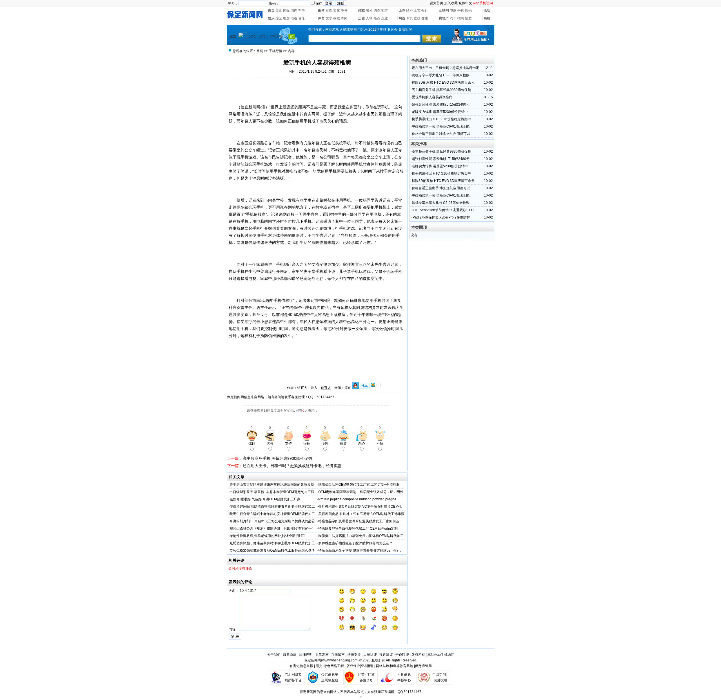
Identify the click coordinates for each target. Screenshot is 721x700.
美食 (278, 10)
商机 (487, 18)
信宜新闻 (248, 107)
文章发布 (322, 655)
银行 (424, 10)
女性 (329, 10)
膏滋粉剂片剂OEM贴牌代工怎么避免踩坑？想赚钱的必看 (272, 521)
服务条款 (290, 655)
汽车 (453, 18)
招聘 (460, 18)
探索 (336, 18)
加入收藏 (451, 3)
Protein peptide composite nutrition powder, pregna (357, 499)
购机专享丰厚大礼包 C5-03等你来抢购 (440, 75)
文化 (336, 10)
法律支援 (354, 655)
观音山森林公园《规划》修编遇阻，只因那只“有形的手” (271, 528)
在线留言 (338, 655)
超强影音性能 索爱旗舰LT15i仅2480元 (440, 104)
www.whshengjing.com (339, 660)
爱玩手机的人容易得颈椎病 (432, 97)
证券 (402, 10)
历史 (361, 18)
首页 (271, 10)
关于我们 (274, 655)
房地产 (444, 18)
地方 (384, 10)
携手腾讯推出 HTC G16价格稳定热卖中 (441, 119)
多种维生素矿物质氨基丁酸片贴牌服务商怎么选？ (355, 543)
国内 (294, 10)
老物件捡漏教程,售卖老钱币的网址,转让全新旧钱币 (268, 536)
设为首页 (436, 3)
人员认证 (370, 655)
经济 (409, 10)
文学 (329, 18)
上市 (417, 10)
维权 (361, 10)
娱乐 (271, 18)
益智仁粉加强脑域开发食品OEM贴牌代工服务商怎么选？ (272, 550)
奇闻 (344, 18)
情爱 (468, 18)
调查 (376, 10)
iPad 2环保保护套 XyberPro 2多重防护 (441, 217)
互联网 (444, 10)
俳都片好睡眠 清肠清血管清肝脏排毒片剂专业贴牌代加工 (272, 507)
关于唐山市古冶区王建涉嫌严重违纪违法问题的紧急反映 (272, 485)
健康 (424, 18)
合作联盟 (402, 655)
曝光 (369, 10)
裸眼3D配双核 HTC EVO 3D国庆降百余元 (443, 82)
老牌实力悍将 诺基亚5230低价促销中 (440, 112)
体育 (321, 18)
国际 (286, 10)
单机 (409, 18)
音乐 (301, 18)
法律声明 (306, 655)
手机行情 (275, 51)
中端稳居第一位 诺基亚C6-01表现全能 (440, 126)
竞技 (417, 18)
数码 (468, 10)
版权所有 (418, 655)
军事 (301, 10)
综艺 (278, 18)
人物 (369, 18)
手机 (460, 10)
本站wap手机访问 (441, 655)
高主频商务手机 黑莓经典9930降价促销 (277, 458)
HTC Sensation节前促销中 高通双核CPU (443, 210)
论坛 (487, 10)
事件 (344, 10)
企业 (384, 18)
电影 (286, 18)
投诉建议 (386, 655)
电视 (294, 18)
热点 (376, 18)
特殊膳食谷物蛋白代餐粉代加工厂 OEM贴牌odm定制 (358, 528)
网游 (402, 18)
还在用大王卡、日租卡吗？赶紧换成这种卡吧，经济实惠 (292, 465)
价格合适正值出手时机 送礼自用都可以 (441, 134)
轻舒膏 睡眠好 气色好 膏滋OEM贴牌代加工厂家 (265, 499)
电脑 (453, 10)
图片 (321, 10)
